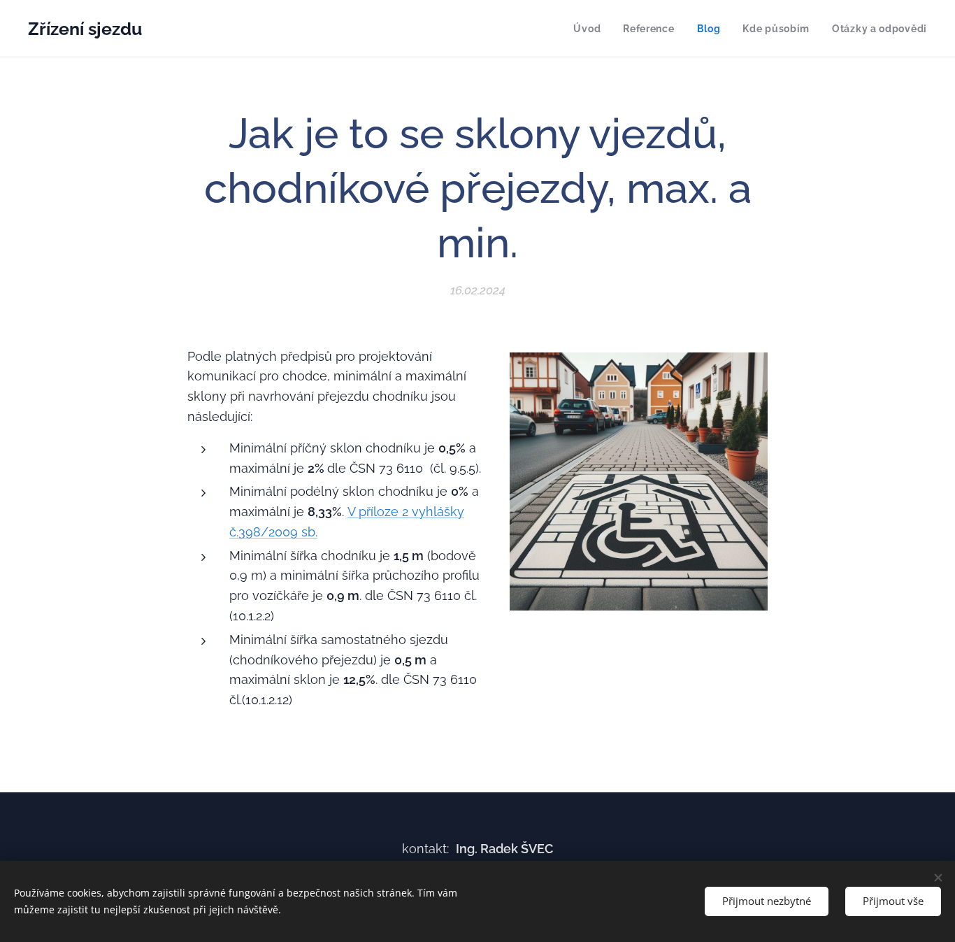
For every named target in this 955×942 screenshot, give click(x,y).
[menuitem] (591, 28)
